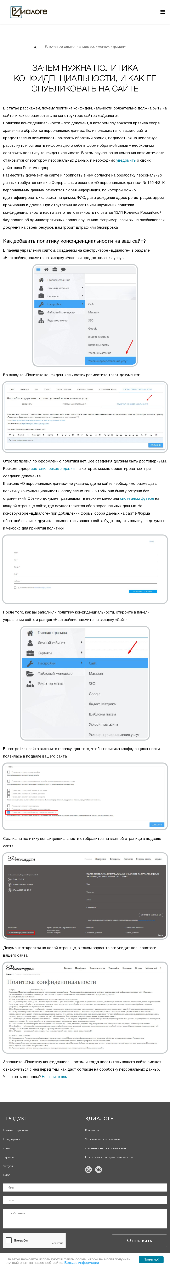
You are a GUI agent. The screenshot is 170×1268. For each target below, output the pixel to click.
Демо (7, 1148)
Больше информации (81, 1262)
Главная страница (16, 1130)
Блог (6, 1175)
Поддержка (12, 1139)
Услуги (8, 1166)
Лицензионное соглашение (105, 1148)
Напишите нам (55, 1077)
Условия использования (102, 1139)
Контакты (92, 1130)
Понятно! (151, 1259)
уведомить (126, 160)
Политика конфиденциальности (109, 1157)
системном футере (137, 499)
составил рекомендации (53, 469)
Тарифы (8, 1157)
